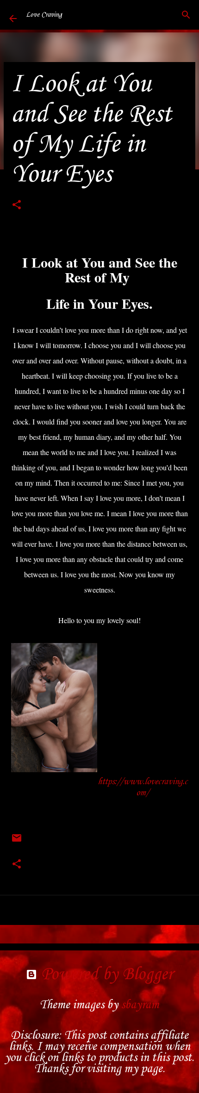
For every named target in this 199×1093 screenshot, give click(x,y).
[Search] (186, 15)
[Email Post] (16, 842)
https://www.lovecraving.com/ (142, 787)
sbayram (140, 1005)
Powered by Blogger (105, 974)
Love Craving (44, 15)
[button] (16, 206)
